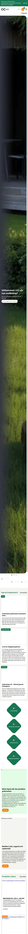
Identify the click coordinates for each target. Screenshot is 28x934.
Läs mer (5, 810)
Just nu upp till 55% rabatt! (9, 301)
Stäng (24, 3)
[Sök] (18, 9)
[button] (11, 575)
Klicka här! (10, 4)
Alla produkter (23, 876)
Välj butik (24, 13)
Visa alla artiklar (23, 592)
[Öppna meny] (26, 9)
